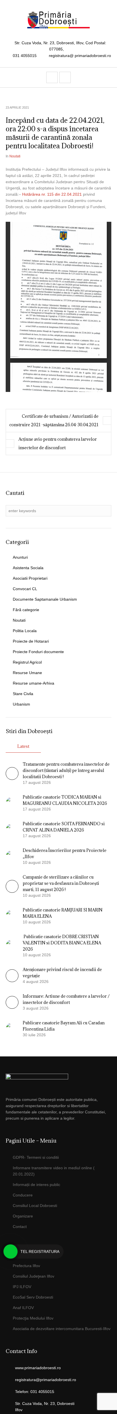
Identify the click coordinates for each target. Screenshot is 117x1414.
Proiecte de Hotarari (31, 641)
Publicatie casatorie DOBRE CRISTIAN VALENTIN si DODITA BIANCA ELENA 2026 (62, 943)
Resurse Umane (27, 672)
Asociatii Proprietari (30, 578)
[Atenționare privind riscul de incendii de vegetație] (12, 980)
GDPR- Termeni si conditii (36, 1157)
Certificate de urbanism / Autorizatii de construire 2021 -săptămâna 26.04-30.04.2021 (54, 420)
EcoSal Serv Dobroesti (33, 1297)
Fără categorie (26, 609)
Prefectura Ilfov (26, 1265)
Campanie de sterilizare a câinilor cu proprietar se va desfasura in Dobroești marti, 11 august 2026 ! (61, 883)
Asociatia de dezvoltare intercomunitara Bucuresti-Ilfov (61, 1328)
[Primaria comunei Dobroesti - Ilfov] (58, 19)
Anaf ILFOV (23, 1307)
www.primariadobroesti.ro (38, 1368)
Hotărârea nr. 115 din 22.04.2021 (52, 194)
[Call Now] (10, 1251)
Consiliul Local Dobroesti (35, 1205)
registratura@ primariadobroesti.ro (80, 55)
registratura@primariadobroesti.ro (45, 1379)
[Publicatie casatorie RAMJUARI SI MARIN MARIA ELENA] (12, 915)
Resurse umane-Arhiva (33, 683)
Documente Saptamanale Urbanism (45, 599)
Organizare (23, 1216)
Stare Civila (23, 693)
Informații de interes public (36, 1184)
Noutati (14, 156)
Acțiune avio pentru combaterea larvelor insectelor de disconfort (57, 443)
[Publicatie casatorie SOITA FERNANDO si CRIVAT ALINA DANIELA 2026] (12, 829)
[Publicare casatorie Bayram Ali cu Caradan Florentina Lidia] (12, 1028)
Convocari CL (25, 588)
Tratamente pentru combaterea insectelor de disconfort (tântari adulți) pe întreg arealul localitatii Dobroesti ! (66, 770)
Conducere (23, 1195)
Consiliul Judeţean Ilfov (33, 1276)
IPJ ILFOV (22, 1286)
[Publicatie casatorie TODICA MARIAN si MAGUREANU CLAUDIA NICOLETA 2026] (12, 803)
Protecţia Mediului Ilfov (33, 1318)
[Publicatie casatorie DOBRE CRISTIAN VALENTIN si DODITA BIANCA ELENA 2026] (12, 945)
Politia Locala (25, 630)
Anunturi (20, 557)
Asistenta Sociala (28, 567)
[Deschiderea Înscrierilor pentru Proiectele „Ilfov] (12, 856)
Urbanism (21, 704)
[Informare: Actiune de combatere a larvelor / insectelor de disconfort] (12, 1007)
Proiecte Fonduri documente (38, 651)
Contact (20, 1226)
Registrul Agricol (27, 662)
